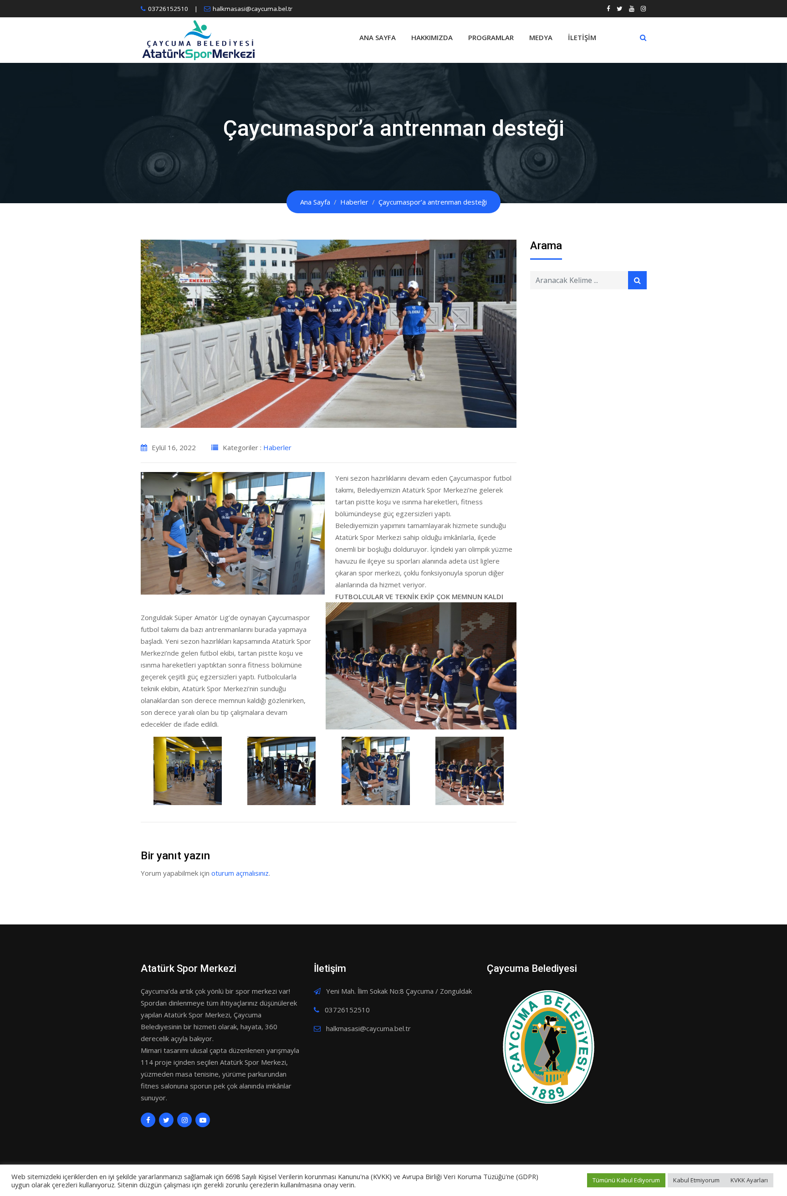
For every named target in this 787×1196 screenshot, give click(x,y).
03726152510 (168, 9)
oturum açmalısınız (240, 873)
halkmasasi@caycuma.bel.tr (252, 9)
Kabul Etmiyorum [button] (696, 1180)
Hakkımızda (432, 37)
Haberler (277, 447)
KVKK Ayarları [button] (749, 1180)
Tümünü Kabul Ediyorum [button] (626, 1180)
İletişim (582, 37)
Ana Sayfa (377, 37)
